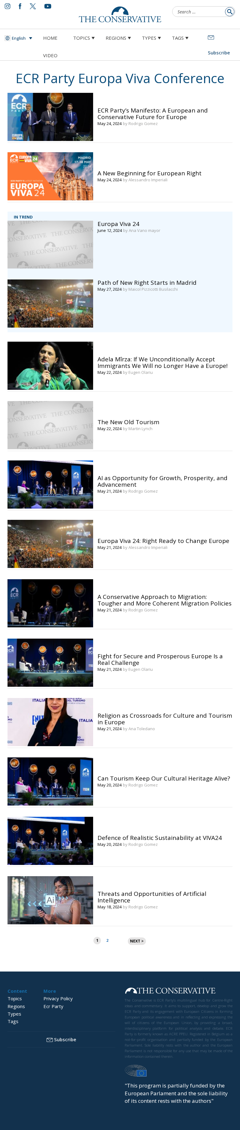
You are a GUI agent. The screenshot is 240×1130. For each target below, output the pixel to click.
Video (50, 55)
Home (50, 38)
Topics (81, 38)
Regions (116, 38)
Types (149, 38)
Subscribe (65, 1039)
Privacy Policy (58, 998)
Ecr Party (53, 1006)
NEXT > (137, 941)
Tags (178, 38)
